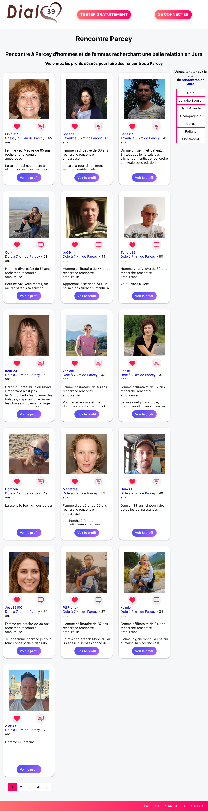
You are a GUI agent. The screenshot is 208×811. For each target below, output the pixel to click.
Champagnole (190, 116)
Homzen (11, 489)
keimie (126, 607)
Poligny (190, 131)
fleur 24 (11, 371)
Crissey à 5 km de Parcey (24, 138)
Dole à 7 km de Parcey (22, 256)
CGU (157, 806)
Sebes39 (127, 134)
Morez (191, 124)
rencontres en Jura (193, 82)
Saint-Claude (191, 108)
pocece (68, 134)
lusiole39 (12, 134)
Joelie (125, 371)
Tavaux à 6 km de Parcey (82, 138)
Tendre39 (128, 252)
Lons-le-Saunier (191, 100)
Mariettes (70, 489)
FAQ (147, 806)
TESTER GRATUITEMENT (104, 14)
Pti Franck (70, 607)
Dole (190, 93)
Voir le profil (29, 177)
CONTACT (197, 806)
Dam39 (126, 489)
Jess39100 (13, 607)
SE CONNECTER (173, 14)
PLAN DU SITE (175, 806)
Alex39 (10, 726)
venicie (68, 371)
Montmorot (190, 139)
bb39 (67, 252)
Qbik (8, 252)
